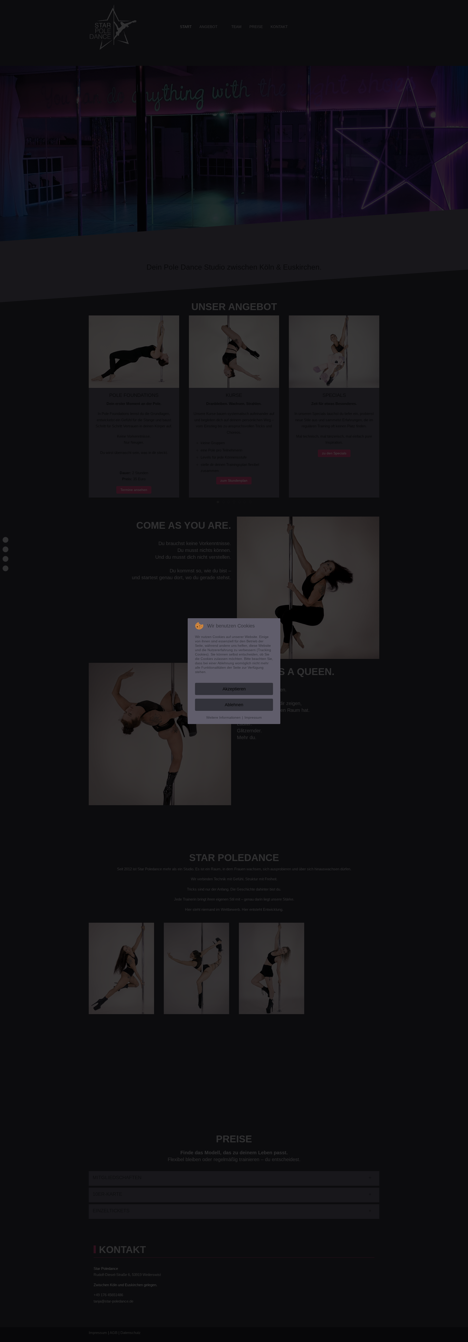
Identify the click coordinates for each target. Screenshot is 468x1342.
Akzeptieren (234, 688)
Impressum (253, 717)
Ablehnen (234, 704)
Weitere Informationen (223, 717)
